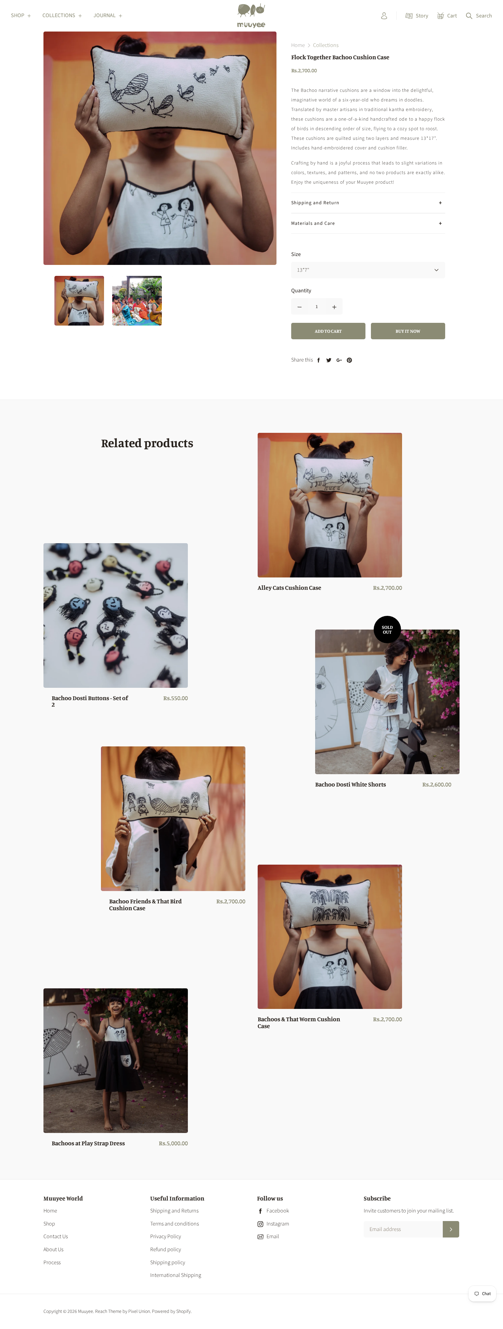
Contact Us (55, 1236)
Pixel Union (139, 1311)
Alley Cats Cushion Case (289, 587)
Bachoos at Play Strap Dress (88, 1143)
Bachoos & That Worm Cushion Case (299, 1022)
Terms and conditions (174, 1224)
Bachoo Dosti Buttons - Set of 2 (90, 701)
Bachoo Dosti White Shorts (350, 784)
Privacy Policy (165, 1236)
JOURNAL (104, 15)
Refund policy (165, 1249)
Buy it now (408, 331)
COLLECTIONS (58, 15)
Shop (49, 1224)
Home (50, 1211)
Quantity (301, 290)
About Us (53, 1249)
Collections (325, 45)
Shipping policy (167, 1262)
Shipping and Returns (174, 1211)
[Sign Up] (451, 1229)
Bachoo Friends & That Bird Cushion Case (145, 905)
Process (52, 1262)
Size (296, 254)
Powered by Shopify (171, 1311)
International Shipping (175, 1275)
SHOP (17, 15)
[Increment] (334, 306)
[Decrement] (299, 306)
